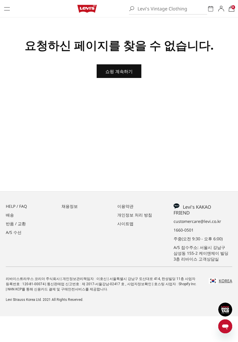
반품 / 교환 (16, 223)
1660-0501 (184, 230)
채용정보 (70, 206)
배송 (10, 215)
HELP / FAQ (16, 206)
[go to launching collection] (210, 8)
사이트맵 (125, 223)
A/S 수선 (13, 232)
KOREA (225, 280)
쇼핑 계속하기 (119, 71)
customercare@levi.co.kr (197, 221)
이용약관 (125, 206)
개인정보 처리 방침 (134, 215)
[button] (231, 8)
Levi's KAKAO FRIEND (192, 210)
